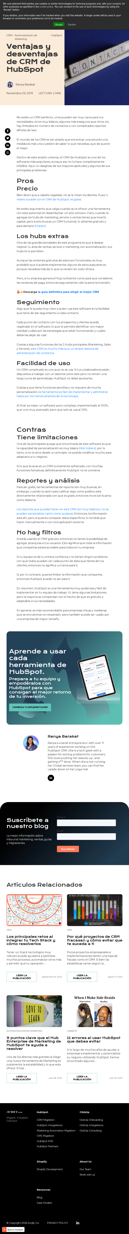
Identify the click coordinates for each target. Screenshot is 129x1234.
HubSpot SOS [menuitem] (45, 1141)
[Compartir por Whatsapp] (7, 152)
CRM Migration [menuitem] (45, 1119)
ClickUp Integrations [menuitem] (91, 1125)
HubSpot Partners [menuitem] (47, 1146)
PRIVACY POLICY (57, 1222)
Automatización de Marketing (24, 1031)
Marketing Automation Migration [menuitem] (56, 1130)
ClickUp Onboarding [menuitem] (91, 1119)
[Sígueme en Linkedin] (51, 778)
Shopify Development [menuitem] (50, 1169)
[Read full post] (34, 910)
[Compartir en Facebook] (7, 131)
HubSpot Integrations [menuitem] (49, 1125)
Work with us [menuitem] (87, 1174)
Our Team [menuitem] (85, 1169)
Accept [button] (58, 24)
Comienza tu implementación (30, 707)
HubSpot (56, 35)
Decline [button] (72, 24)
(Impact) (40, 226)
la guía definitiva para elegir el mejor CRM (68, 292)
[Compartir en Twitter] (7, 138)
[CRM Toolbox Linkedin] (77, 1223)
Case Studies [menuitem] (44, 1202)
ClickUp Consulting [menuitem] (91, 1130)
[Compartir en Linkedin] (7, 145)
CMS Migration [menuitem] (45, 1135)
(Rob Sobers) (87, 448)
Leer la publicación (22, 976)
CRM (9, 35)
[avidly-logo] (14, 1112)
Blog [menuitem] (39, 1197)
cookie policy (46, 6)
